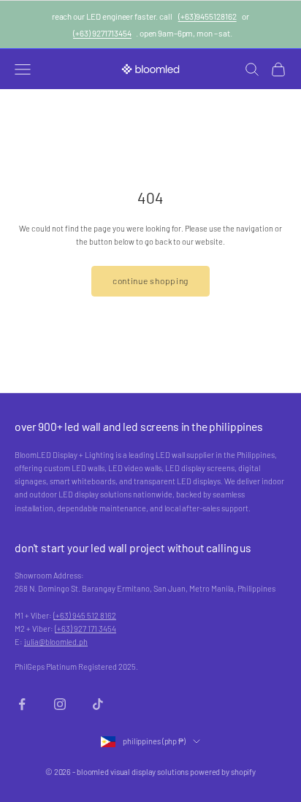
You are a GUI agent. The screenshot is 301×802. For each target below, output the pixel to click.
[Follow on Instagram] (60, 704)
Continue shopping (150, 280)
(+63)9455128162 (207, 16)
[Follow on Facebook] (22, 704)
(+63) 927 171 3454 (85, 628)
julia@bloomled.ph (56, 641)
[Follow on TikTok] (98, 704)
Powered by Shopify (223, 771)
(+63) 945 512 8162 (84, 615)
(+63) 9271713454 (102, 33)
